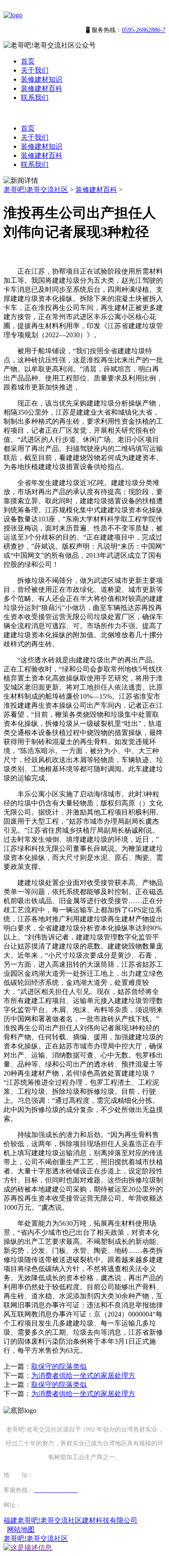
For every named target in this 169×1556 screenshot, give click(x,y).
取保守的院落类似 (59, 1366)
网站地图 (21, 1529)
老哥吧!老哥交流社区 (35, 189)
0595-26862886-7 (144, 30)
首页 (28, 61)
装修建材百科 (41, 88)
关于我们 (35, 70)
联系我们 (35, 97)
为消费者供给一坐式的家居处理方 (83, 1375)
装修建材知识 (41, 79)
